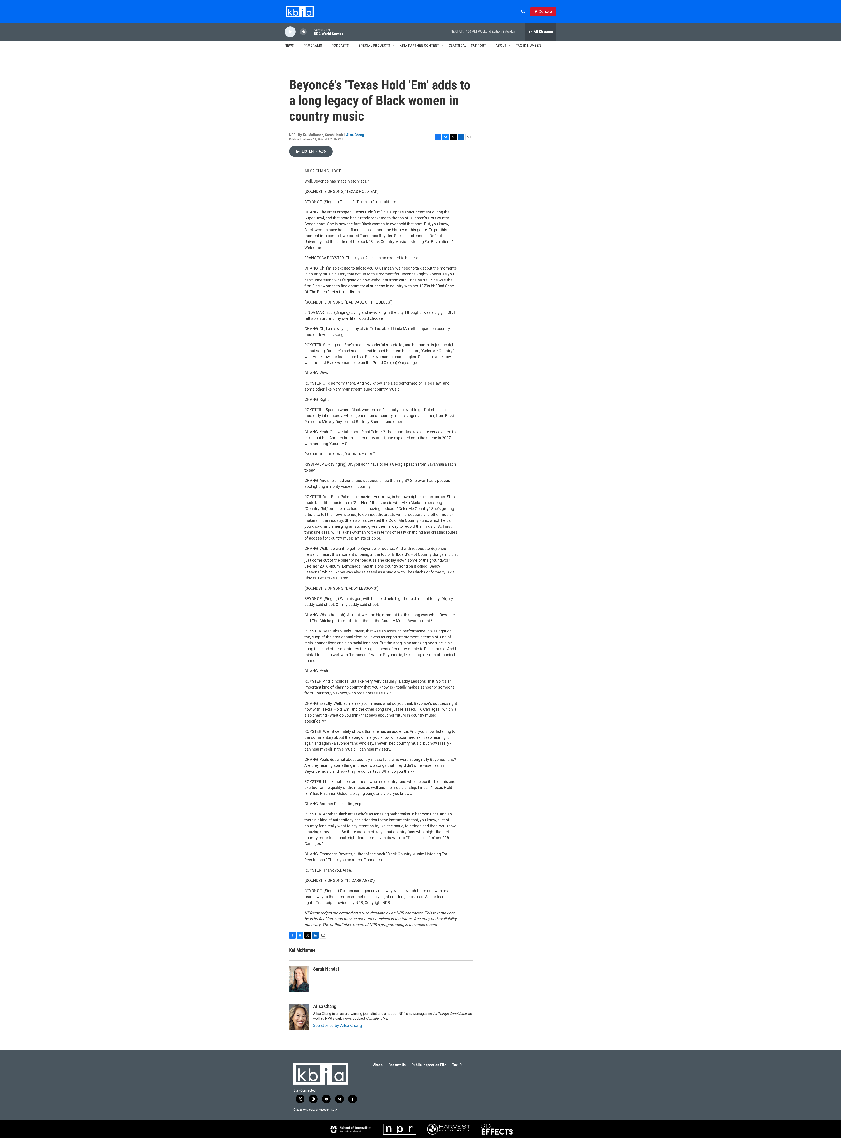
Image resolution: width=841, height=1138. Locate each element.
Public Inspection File (429, 1065)
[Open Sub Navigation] (297, 45)
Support (478, 45)
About (501, 45)
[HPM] (448, 1129)
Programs (313, 45)
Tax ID (457, 1065)
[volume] (303, 32)
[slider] (310, 31)
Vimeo (378, 1065)
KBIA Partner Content (419, 45)
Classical (457, 45)
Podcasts (340, 45)
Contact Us (397, 1065)
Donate (545, 11)
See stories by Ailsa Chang (337, 1025)
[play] (290, 31)
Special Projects (374, 45)
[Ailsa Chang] (299, 1017)
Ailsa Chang (355, 135)
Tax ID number (528, 45)
